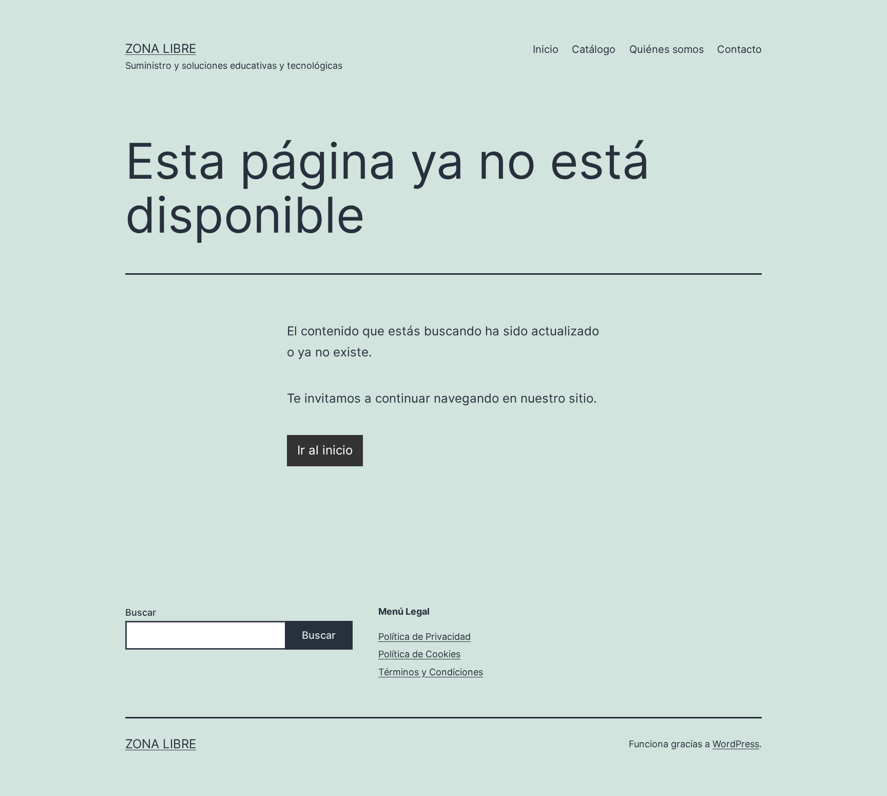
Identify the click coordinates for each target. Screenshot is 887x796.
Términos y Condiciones (430, 672)
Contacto (739, 49)
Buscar (140, 612)
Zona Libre (160, 48)
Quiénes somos (666, 49)
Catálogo (593, 49)
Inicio (545, 49)
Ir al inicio (325, 450)
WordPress (735, 743)
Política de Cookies (419, 654)
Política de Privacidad (424, 636)
